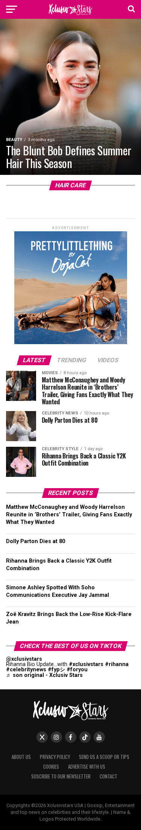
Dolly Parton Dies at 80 (35, 541)
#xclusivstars (86, 664)
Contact (108, 776)
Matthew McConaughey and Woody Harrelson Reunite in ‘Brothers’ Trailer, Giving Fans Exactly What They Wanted (69, 514)
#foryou (77, 669)
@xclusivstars (24, 659)
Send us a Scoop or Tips (104, 756)
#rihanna (117, 664)
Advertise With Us (86, 766)
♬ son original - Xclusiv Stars (44, 675)
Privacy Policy (55, 756)
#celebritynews (26, 669)
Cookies (51, 766)
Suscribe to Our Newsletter (61, 776)
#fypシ (56, 669)
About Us (21, 756)
